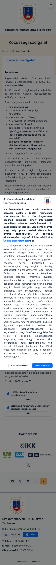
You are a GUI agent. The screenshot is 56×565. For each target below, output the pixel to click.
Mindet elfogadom (42, 365)
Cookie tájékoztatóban (16, 240)
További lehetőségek (19, 365)
